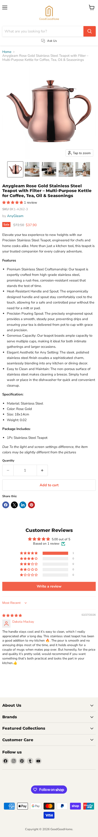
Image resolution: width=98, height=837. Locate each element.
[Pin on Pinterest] (31, 504)
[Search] (89, 31)
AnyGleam (15, 216)
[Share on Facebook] (5, 504)
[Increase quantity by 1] (42, 470)
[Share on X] (14, 504)
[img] (12, 615)
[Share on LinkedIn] (22, 504)
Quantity (8, 460)
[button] (15, 169)
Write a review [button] (49, 586)
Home (6, 52)
